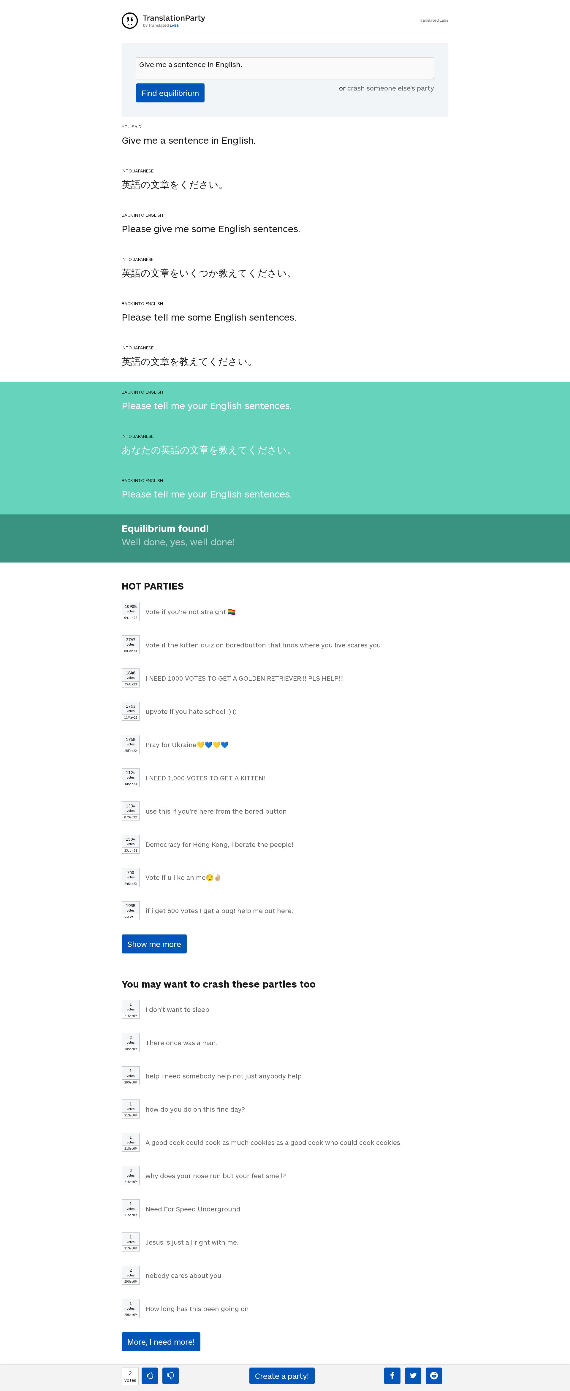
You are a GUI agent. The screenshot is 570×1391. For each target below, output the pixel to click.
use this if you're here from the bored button (216, 811)
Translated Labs (433, 20)
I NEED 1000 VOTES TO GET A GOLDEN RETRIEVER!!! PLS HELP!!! (244, 678)
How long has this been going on (197, 1308)
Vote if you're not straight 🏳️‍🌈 (190, 611)
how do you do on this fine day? (195, 1109)
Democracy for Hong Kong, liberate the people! (219, 844)
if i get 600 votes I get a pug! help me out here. (219, 910)
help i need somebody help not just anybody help (223, 1076)
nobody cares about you (183, 1275)
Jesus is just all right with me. (192, 1242)
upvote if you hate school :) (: (191, 711)
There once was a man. (181, 1042)
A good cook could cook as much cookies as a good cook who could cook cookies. (273, 1142)
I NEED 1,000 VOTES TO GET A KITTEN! (205, 778)
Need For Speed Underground (192, 1209)
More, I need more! (161, 1341)
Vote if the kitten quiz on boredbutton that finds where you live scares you (263, 645)
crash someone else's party (390, 88)
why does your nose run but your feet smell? (215, 1175)
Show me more (154, 943)
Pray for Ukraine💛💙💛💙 (187, 744)
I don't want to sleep (177, 1009)
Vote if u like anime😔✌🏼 (183, 877)
